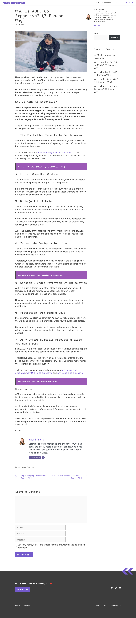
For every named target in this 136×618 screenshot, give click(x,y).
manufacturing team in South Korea (55, 152)
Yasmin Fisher (37, 439)
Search (97, 33)
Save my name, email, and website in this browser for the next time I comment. (51, 546)
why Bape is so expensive (70, 373)
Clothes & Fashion (26, 467)
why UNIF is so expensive (39, 373)
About (118, 3)
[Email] (43, 457)
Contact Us (22, 589)
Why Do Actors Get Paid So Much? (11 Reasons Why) (106, 65)
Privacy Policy (101, 605)
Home (97, 3)
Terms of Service (114, 605)
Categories (106, 3)
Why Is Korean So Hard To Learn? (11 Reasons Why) (105, 89)
